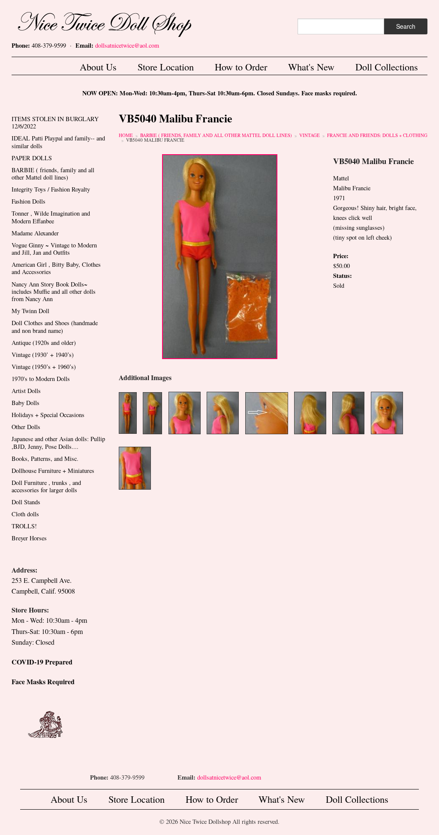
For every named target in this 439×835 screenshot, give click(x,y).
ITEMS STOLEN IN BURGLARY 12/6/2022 (55, 122)
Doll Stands (26, 502)
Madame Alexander (35, 233)
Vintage (309, 135)
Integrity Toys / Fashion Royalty (51, 189)
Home (126, 135)
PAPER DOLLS (32, 158)
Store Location (166, 66)
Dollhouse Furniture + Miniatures (53, 470)
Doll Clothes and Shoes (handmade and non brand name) (55, 326)
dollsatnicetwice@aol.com (127, 45)
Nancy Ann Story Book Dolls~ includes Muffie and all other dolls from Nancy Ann (54, 291)
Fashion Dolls (28, 201)
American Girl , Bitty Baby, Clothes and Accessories (56, 268)
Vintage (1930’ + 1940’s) (43, 354)
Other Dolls (26, 427)
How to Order (241, 66)
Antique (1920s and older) (44, 342)
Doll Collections (386, 66)
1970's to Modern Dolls (41, 379)
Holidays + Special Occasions (48, 415)
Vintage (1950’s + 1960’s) (44, 367)
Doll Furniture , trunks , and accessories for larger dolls (46, 486)
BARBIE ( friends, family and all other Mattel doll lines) (216, 135)
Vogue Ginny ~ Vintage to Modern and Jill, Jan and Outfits (54, 248)
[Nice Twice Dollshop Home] (119, 22)
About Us (98, 66)
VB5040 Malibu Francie (155, 140)
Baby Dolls (25, 403)
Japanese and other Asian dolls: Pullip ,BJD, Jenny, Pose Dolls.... (58, 442)
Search (405, 26)
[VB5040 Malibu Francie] (219, 255)
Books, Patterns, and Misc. (45, 458)
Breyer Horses (29, 538)
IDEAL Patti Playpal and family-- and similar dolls (58, 141)
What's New (311, 66)
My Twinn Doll (30, 311)
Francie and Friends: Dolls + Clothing (377, 135)
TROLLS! (24, 526)
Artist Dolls (26, 391)
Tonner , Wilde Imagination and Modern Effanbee (51, 217)
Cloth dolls (25, 514)
